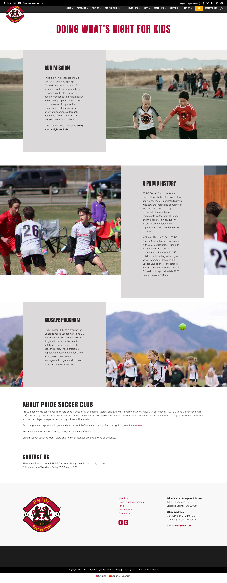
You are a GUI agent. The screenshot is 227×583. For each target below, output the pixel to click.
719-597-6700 (183, 525)
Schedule (174, 8)
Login (199, 8)
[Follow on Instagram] (126, 522)
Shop (146, 8)
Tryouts (95, 8)
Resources (159, 8)
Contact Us (124, 513)
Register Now (211, 8)
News (121, 505)
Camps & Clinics (112, 8)
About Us (123, 498)
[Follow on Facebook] (120, 522)
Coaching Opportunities (131, 502)
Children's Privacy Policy (148, 570)
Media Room (125, 509)
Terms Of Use (115, 570)
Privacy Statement (101, 570)
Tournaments (132, 8)
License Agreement (129, 570)
